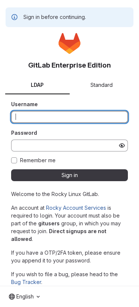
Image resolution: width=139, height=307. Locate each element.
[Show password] (122, 145)
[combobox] (24, 296)
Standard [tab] (101, 85)
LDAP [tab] (37, 85)
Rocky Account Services (76, 208)
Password (24, 133)
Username (24, 104)
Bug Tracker (26, 282)
